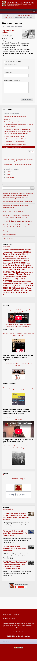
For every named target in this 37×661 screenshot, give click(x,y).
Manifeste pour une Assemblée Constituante (17, 201)
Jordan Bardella (19, 272)
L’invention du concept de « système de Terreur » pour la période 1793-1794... (16, 216)
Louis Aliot (12, 274)
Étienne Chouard (23, 260)
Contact (16, 615)
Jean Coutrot (13, 269)
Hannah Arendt (19, 267)
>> (32, 188)
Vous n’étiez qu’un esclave (12, 122)
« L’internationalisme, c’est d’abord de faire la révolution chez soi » (18, 125)
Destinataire (8, 72)
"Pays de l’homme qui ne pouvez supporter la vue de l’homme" (18, 161)
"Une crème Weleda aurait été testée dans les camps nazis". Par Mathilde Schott (15, 533)
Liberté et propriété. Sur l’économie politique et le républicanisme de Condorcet (17, 226)
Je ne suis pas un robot (13, 61)
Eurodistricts (18, 263)
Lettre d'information (9, 618)
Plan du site (7, 615)
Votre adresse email (10, 65)
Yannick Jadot (21, 292)
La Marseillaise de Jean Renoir (14, 136)
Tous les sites (7, 475)
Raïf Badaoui (7, 286)
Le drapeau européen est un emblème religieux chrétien (15, 206)
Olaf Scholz (14, 283)
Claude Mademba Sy (10, 256)
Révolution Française (18, 478)
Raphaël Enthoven (19, 286)
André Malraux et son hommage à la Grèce (18, 164)
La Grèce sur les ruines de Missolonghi (16, 139)
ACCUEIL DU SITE (10, 15)
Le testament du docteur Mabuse (14, 141)
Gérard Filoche (15, 265)
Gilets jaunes (7, 231)
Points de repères (24, 15)
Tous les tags (6, 246)
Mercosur (12, 278)
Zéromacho (6, 294)
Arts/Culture (9, 172)
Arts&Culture (8, 17)
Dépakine (19, 258)
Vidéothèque (9, 177)
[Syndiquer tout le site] (18, 647)
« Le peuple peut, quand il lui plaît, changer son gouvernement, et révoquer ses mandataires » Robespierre (18, 626)
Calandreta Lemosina (14, 252)
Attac (5, 252)
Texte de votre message (12, 80)
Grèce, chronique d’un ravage (13, 211)
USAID (31, 290)
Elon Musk (14, 260)
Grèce (7, 174)
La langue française (9, 234)
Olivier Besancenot (11, 250)
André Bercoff (25, 250)
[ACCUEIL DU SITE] (18, 3)
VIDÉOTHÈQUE (8, 238)
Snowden (7, 119)
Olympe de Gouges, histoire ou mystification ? (18, 221)
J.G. (14, 36)
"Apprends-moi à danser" (13, 147)
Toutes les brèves (8, 509)
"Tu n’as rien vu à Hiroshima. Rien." (15, 144)
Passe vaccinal (26, 283)
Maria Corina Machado (12, 276)
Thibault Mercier (20, 290)
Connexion (5, 642)
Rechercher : (6, 185)
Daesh (13, 258)
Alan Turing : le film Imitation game (15, 116)
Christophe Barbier (20, 254)
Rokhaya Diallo (19, 288)
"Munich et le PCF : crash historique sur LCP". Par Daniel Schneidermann (14, 549)
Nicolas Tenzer (18, 281)
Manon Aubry (23, 274)
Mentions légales (18, 632)
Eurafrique (7, 263)
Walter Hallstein (8, 293)
